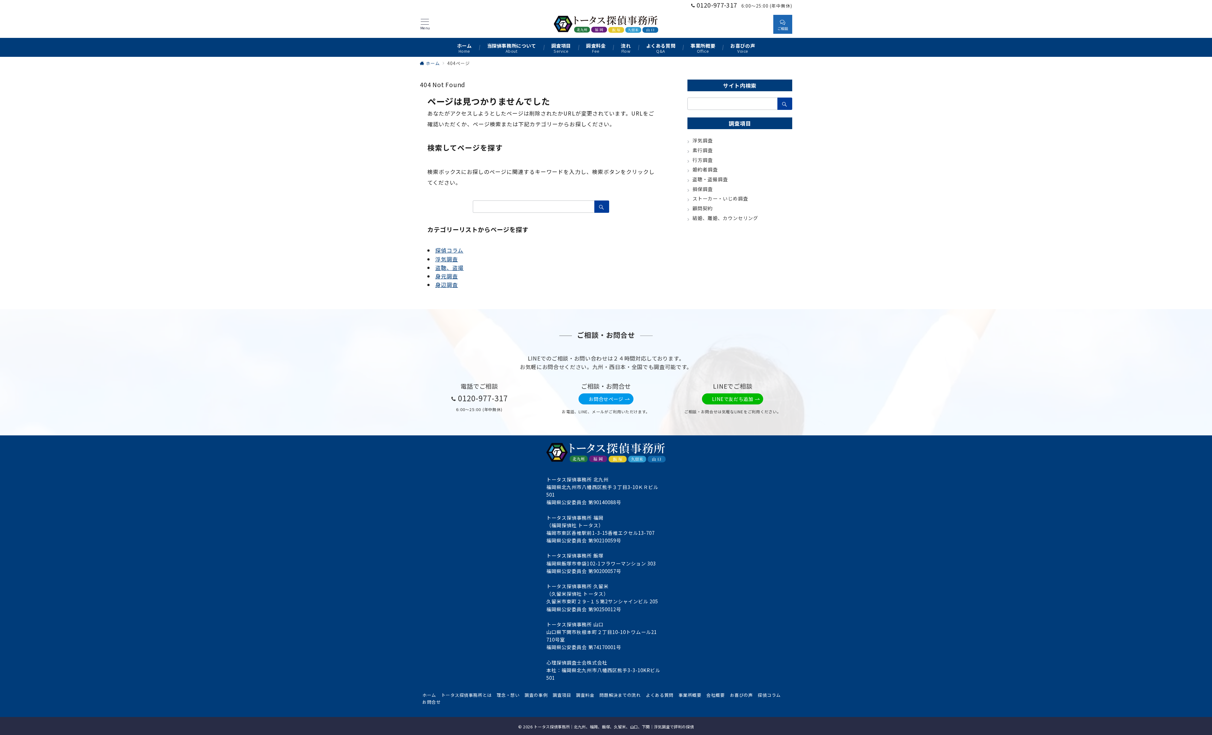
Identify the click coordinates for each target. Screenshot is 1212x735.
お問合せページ (606, 398)
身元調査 (446, 276)
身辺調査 (446, 285)
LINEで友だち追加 (732, 398)
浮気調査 (446, 259)
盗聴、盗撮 (449, 268)
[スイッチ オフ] (762, 24)
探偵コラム (449, 250)
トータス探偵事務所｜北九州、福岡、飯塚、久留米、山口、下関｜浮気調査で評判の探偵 (614, 727)
